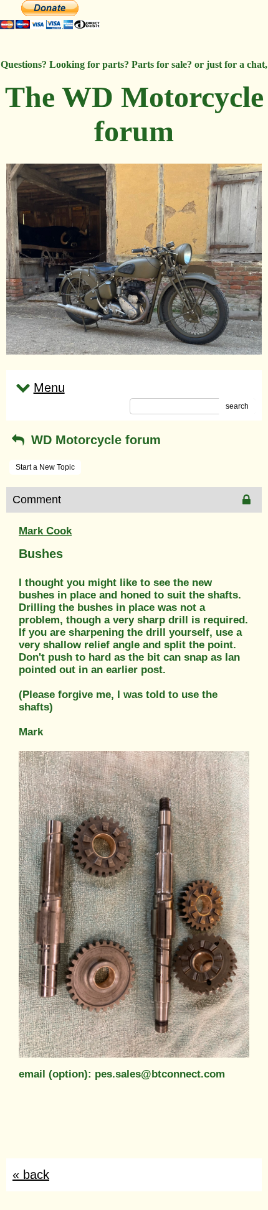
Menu (49, 387)
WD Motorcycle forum (94, 440)
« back (30, 1174)
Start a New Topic (45, 467)
